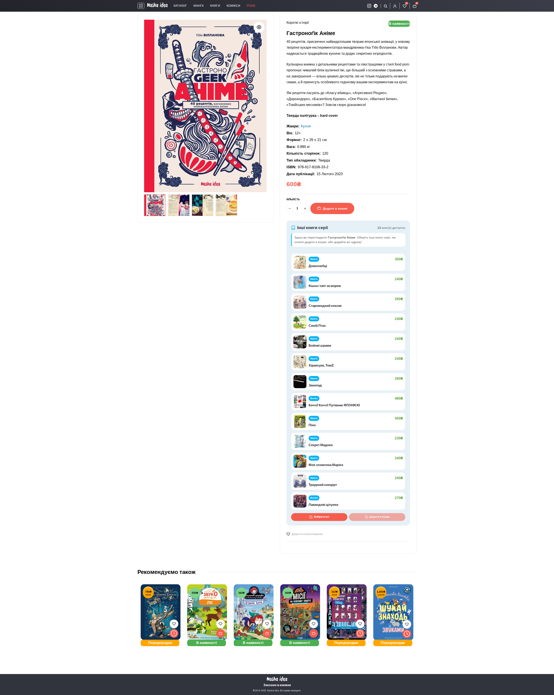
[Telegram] (376, 6)
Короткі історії (298, 22)
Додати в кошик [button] (220, 633)
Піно (312, 425)
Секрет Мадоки (321, 445)
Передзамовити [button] (174, 633)
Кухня (306, 126)
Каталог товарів (140, 6)
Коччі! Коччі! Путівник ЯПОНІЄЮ (334, 405)
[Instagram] (369, 6)
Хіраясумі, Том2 (321, 365)
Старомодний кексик (325, 306)
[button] (259, 27)
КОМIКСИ (233, 5)
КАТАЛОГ (180, 5)
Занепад (315, 385)
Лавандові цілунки (323, 505)
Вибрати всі (321, 516)
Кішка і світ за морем (325, 286)
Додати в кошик (335, 208)
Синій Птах (317, 325)
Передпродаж (160, 643)
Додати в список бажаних (307, 534)
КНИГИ (215, 5)
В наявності (206, 643)
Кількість (293, 199)
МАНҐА (198, 5)
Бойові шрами (320, 345)
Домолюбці (318, 266)
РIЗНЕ (251, 5)
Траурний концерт (323, 485)
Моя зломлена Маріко (326, 465)
